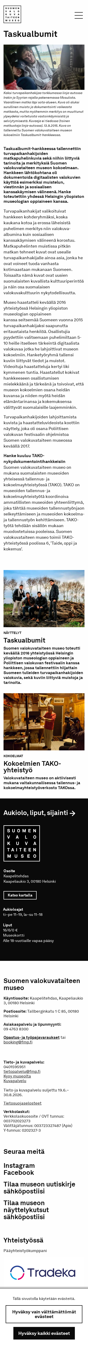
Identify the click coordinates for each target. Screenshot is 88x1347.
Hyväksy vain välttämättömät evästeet (44, 1314)
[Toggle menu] (79, 16)
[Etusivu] (12, 15)
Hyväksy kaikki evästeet (44, 1333)
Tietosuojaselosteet (23, 1103)
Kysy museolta (17, 1076)
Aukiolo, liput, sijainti (36, 813)
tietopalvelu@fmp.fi (22, 1071)
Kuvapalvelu (15, 1080)
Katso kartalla (22, 895)
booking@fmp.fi (18, 1042)
